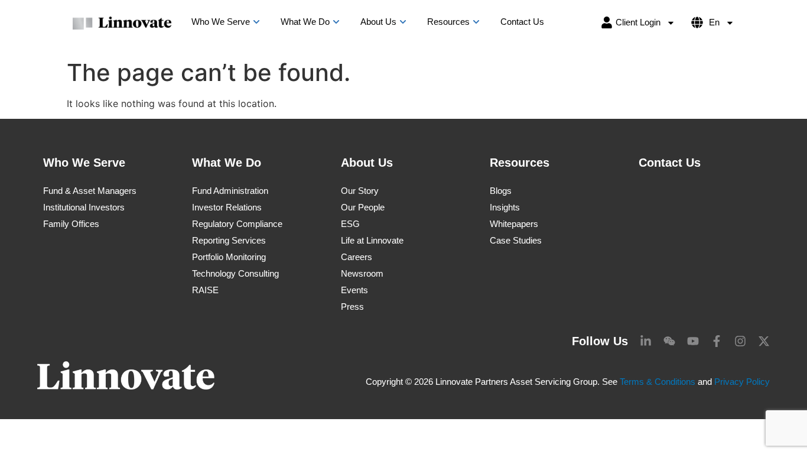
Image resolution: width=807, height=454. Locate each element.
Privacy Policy (742, 382)
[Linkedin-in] (646, 341)
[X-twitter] (764, 341)
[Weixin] (669, 341)
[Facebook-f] (717, 341)
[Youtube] (693, 341)
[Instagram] (740, 341)
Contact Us (670, 162)
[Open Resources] (476, 22)
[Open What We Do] (336, 22)
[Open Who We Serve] (256, 22)
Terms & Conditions (657, 382)
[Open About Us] (402, 22)
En (714, 22)
